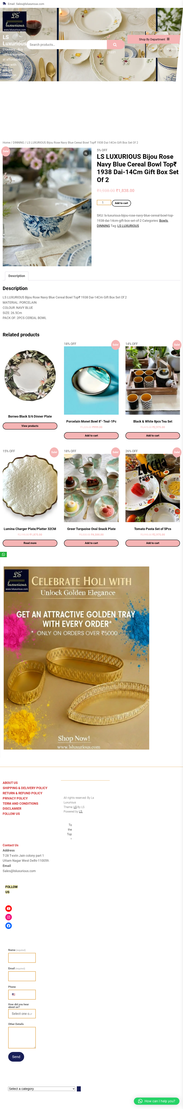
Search (116, 44)
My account (174, 49)
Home (6, 142)
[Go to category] (79, 1088)
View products (29, 426)
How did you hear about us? (18, 1006)
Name (17, 950)
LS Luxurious (14, 40)
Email (16, 968)
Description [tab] (16, 276)
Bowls (163, 220)
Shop (152, 49)
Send (16, 1057)
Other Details (16, 1024)
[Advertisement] (91, 108)
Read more (30, 543)
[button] (156, 1101)
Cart (160, 49)
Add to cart (121, 203)
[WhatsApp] (3, 554)
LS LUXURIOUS (128, 226)
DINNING (18, 142)
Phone (12, 986)
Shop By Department (152, 39)
